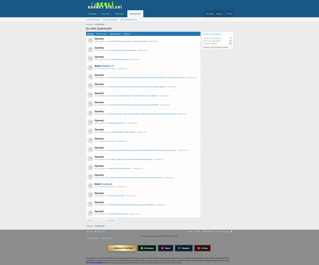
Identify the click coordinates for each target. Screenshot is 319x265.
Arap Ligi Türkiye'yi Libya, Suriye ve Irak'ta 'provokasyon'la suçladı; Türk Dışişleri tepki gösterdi (142, 114)
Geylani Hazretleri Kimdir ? (119, 214)
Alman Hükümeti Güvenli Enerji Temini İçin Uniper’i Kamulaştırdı (132, 205)
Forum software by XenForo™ (159, 236)
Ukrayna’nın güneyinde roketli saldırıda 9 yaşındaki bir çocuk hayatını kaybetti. (137, 87)
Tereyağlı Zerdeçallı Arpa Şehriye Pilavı (123, 50)
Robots (126, 33)
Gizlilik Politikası (207, 231)
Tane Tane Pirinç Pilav (117, 196)
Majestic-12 (108, 65)
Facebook (107, 184)
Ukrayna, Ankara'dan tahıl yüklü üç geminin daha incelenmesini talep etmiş (136, 177)
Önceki (90, 220)
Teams (165, 248)
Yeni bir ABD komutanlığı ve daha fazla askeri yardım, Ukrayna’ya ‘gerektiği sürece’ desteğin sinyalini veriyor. (147, 77)
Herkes (90, 33)
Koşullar (197, 231)
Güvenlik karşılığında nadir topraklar (123, 132)
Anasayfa (92, 13)
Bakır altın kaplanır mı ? (118, 123)
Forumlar (105, 13)
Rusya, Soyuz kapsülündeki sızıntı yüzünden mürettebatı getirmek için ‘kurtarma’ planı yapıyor (143, 150)
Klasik (90, 231)
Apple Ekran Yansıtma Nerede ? (120, 168)
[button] (111, 13)
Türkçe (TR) (100, 231)
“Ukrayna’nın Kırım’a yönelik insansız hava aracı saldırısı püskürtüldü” (134, 105)
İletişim (189, 231)
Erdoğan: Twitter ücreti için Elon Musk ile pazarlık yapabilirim (131, 159)
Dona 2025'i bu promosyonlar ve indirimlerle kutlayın (128, 41)
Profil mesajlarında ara (128, 19)
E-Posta (202, 248)
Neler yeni (119, 13)
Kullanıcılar (135, 13)
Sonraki (111, 220)
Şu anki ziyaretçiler (93, 19)
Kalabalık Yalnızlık (92, 238)
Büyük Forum (106, 238)
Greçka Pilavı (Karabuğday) (119, 59)
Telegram (184, 248)
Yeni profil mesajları (110, 19)
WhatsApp (147, 248)
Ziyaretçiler (115, 33)
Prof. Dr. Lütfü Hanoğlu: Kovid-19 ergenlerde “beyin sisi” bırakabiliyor (134, 96)
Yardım (217, 231)
